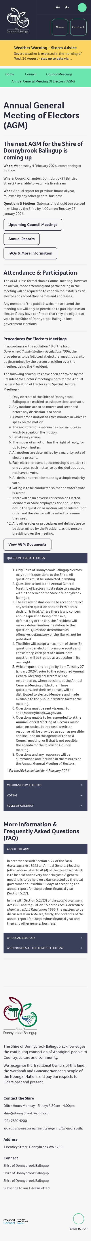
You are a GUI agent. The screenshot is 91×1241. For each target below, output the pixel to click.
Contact (78, 27)
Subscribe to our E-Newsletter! (27, 1188)
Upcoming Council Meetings (32, 224)
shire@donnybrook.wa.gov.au (38, 712)
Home (9, 74)
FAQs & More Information (30, 253)
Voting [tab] (12, 795)
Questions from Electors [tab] (26, 558)
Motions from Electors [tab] (24, 785)
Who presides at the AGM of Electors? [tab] (35, 948)
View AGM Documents (27, 544)
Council (30, 74)
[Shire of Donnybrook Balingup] (20, 1015)
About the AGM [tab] (18, 849)
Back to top (78, 1229)
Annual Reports (21, 238)
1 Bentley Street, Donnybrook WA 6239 (33, 1147)
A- (67, 7)
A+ (58, 7)
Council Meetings (59, 74)
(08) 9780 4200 (15, 1120)
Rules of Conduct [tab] (20, 806)
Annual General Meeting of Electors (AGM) (43, 81)
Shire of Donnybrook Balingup (26, 1165)
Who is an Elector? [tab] (21, 938)
